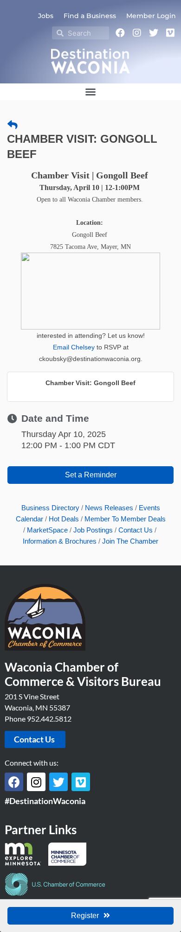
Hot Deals (64, 519)
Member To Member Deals (125, 519)
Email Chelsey (74, 347)
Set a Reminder (90, 475)
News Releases (109, 508)
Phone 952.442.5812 (38, 718)
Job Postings (93, 530)
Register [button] (85, 915)
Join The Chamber (130, 541)
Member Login (151, 16)
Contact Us (135, 530)
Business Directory (50, 508)
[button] (90, 91)
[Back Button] (12, 125)
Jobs (45, 16)
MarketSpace (47, 530)
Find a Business (90, 16)
